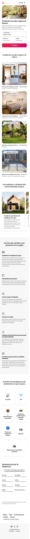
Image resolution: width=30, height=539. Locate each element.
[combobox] (14, 34)
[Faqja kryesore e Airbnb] (3, 2)
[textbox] (8, 40)
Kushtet (18, 531)
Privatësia (11, 531)
